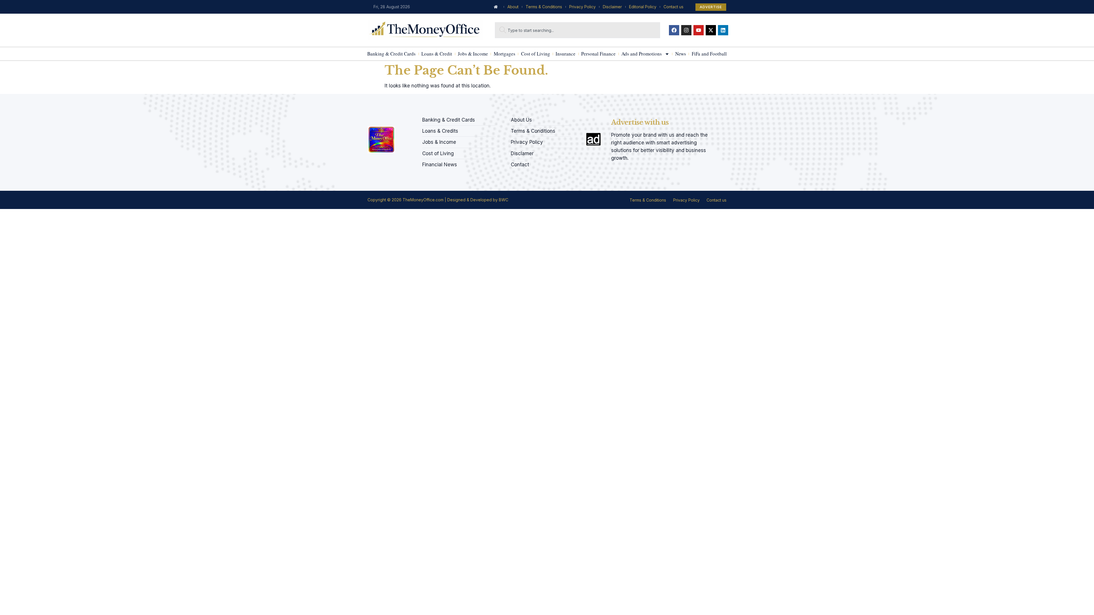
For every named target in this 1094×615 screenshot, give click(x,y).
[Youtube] (698, 30)
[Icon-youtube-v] (399, 118)
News (680, 53)
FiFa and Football (709, 53)
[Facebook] (674, 30)
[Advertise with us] (593, 139)
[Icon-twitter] (379, 118)
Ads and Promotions (641, 53)
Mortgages (504, 53)
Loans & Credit (436, 53)
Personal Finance (598, 53)
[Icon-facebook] (370, 118)
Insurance (565, 53)
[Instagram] (686, 30)
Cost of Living (535, 53)
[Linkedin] (723, 30)
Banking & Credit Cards (391, 53)
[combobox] (577, 30)
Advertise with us (640, 122)
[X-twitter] (711, 30)
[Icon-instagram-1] (389, 118)
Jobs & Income (473, 53)
